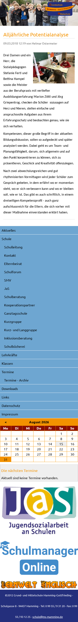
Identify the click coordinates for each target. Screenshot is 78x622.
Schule (6, 239)
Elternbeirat (13, 263)
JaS (6, 288)
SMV (7, 280)
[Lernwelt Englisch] (39, 585)
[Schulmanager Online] (39, 558)
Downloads (10, 388)
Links (5, 397)
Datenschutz (11, 405)
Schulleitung (13, 247)
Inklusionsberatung (18, 338)
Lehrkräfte (9, 355)
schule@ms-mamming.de (47, 616)
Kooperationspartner (19, 305)
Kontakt (10, 255)
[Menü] (60, 9)
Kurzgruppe (13, 321)
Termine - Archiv (16, 380)
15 (61, 444)
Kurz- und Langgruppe (20, 330)
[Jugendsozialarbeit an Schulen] (39, 510)
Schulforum (12, 272)
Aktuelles (9, 230)
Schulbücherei (14, 346)
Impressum (10, 414)
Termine (8, 372)
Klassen (7, 363)
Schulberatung (15, 297)
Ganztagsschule (15, 313)
